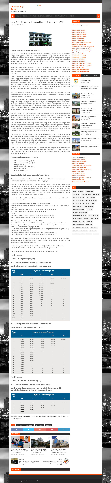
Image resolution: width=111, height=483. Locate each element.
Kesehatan (89, 209)
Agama (17, 16)
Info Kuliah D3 (91, 197)
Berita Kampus (89, 191)
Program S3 (93, 230)
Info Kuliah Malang (78, 200)
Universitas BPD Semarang (79, 55)
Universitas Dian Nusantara (79, 30)
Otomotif (89, 221)
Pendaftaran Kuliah (78, 224)
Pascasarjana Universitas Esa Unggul (81, 48)
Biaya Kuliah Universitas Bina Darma (90, 138)
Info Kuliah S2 (77, 203)
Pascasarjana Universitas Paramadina (81, 42)
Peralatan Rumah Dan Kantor (81, 227)
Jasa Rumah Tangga (78, 206)
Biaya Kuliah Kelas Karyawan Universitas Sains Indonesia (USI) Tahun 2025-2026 (19, 450)
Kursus (72, 16)
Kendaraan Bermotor (78, 209)
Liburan (75, 221)
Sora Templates (20, 481)
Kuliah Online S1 (93, 215)
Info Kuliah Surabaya (88, 203)
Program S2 (84, 230)
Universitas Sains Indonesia (79, 34)
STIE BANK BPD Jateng (78, 173)
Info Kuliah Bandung (78, 197)
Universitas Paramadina (78, 38)
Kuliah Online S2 (77, 218)
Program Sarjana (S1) (78, 234)
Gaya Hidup (96, 194)
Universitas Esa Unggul (78, 53)
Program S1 (76, 230)
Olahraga (81, 221)
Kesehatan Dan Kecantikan (45, 16)
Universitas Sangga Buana (79, 44)
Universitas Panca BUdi (78, 67)
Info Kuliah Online (91, 200)
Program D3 (94, 227)
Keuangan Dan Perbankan (60, 16)
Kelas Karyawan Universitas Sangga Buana (83, 46)
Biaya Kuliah (19, 425)
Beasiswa (80, 191)
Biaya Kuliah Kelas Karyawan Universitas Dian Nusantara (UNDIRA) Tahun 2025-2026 (58, 450)
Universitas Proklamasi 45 (78, 59)
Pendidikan (24, 16)
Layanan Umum (94, 218)
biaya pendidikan (29, 425)
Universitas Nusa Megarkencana (80, 69)
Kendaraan (33, 16)
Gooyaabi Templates (38, 481)
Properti (88, 234)
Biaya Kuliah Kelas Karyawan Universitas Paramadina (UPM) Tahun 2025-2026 (39, 450)
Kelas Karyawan (39, 425)
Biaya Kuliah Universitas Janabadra (90, 146)
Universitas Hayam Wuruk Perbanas (81, 63)
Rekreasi (95, 234)
